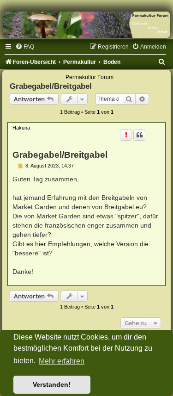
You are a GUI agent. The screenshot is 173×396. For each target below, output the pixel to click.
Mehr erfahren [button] (61, 361)
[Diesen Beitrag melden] (126, 135)
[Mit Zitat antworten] (139, 135)
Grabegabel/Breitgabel (51, 86)
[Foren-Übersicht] (86, 25)
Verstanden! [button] (52, 384)
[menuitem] (24, 46)
